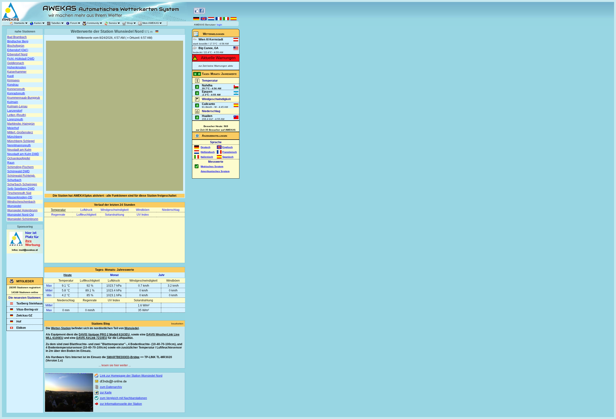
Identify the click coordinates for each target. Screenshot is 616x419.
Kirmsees (13, 80)
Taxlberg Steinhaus (29, 303)
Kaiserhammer (16, 71)
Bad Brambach (17, 37)
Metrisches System (212, 166)
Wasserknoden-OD (19, 197)
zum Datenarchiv (111, 387)
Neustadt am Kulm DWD (23, 154)
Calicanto (208, 104)
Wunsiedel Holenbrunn (22, 210)
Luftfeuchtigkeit (86, 214)
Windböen (142, 210)
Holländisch (208, 152)
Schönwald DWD (18, 171)
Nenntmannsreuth (19, 145)
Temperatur (58, 210)
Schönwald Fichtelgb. (21, 175)
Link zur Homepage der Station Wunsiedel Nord (131, 375)
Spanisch (227, 156)
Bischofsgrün (15, 45)
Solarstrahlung (114, 214)
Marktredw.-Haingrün (21, 123)
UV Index (143, 214)
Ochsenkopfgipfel (18, 158)
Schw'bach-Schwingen (22, 184)
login (219, 24)
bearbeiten (177, 323)
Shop (130, 23)
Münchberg (14, 136)
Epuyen (207, 91)
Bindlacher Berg (17, 41)
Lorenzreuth (15, 119)
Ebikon (21, 327)
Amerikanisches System (215, 171)
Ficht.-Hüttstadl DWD (20, 58)
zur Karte (106, 392)
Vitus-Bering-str (27, 309)
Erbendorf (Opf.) (17, 50)
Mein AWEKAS (151, 23)
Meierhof (13, 128)
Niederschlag (171, 210)
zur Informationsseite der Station (121, 404)
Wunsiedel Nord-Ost (20, 214)
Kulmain (12, 102)
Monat (114, 275)
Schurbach (14, 180)
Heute (68, 275)
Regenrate (58, 214)
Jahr (161, 275)
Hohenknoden (16, 67)
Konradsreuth (16, 93)
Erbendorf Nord (17, 54)
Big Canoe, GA (208, 48)
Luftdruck (86, 210)
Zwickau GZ (24, 315)
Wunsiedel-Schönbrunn (22, 219)
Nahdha (207, 85)
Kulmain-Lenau (17, 106)
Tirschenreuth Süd (19, 193)
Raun (10, 162)
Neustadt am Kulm (19, 149)
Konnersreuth (16, 89)
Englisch (227, 147)
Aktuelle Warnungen (218, 58)
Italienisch (207, 156)
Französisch (229, 152)
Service (113, 23)
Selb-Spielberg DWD (21, 188)
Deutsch (205, 147)
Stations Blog (100, 323)
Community (93, 23)
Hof (18, 321)
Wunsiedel (14, 206)
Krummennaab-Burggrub (23, 97)
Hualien (207, 116)
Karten (37, 23)
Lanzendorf (14, 110)
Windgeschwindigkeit (114, 210)
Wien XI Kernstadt (211, 39)
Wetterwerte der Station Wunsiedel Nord (107, 31)
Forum (74, 23)
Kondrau (13, 84)
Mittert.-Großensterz (20, 132)
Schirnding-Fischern (20, 167)
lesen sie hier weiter (115, 365)
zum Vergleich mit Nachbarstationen (123, 398)
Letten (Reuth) (16, 115)
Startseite (19, 23)
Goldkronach (15, 63)
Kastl (10, 76)
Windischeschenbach (21, 201)
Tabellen (56, 23)
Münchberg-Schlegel (21, 141)
